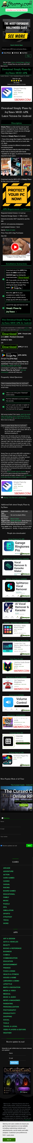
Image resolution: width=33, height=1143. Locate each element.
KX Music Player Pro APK (16, 753)
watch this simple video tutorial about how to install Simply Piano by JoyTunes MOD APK (16, 416)
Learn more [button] (10, 1135)
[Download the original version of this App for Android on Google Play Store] (9, 355)
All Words (16, 52)
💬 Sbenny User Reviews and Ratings (13, 497)
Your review (4, 836)
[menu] (30, 1)
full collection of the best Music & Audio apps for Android (16, 476)
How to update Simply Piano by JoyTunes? (14, 426)
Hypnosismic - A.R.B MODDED (16, 715)
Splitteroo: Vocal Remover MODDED (16, 579)
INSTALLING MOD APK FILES (11, 366)
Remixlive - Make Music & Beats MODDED (16, 623)
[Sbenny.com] (16, 4)
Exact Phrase (7, 52)
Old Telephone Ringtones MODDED (16, 677)
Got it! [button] (9, 1139)
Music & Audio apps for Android (16, 471)
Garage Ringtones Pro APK (16, 539)
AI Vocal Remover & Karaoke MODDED (16, 601)
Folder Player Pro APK (16, 659)
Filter (28, 56)
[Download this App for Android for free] (9, 333)
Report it (27, 327)
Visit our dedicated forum (24, 330)
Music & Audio (10, 230)
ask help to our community (22, 418)
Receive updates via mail (9, 846)
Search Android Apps (16, 45)
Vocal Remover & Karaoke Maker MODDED (16, 559)
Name (2, 821)
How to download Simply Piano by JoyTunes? (15, 383)
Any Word (24, 52)
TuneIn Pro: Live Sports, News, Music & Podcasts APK (16, 640)
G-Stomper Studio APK (16, 733)
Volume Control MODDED (16, 695)
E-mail (2, 829)
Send (29, 845)
